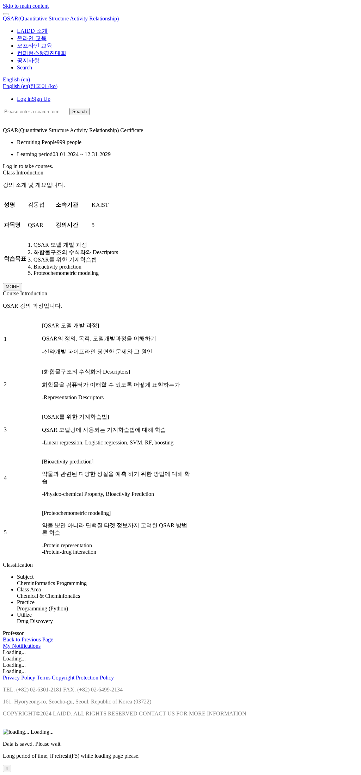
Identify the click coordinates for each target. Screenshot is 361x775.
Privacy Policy (19, 678)
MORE (12, 286)
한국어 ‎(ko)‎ (43, 86)
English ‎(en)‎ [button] (16, 79)
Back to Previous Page (28, 639)
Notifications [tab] (26, 646)
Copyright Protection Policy (83, 678)
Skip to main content (26, 6)
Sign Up (41, 99)
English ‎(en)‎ (16, 86)
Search (79, 111)
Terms (43, 678)
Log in (24, 99)
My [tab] (7, 646)
